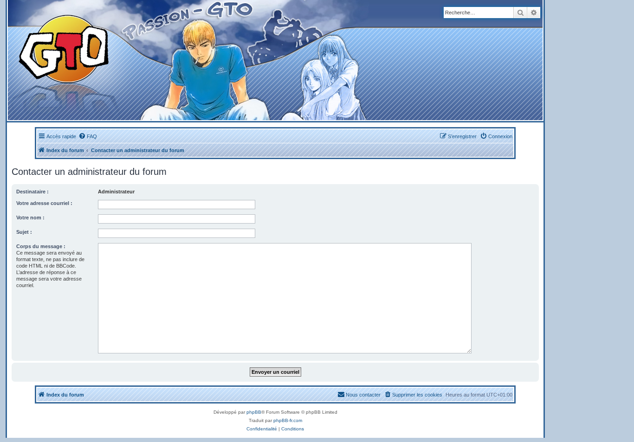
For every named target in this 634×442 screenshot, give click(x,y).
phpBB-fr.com (287, 420)
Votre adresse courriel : (44, 203)
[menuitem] (87, 136)
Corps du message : (40, 246)
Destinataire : (32, 191)
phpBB (253, 412)
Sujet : (24, 232)
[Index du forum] (182, 60)
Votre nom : (30, 217)
